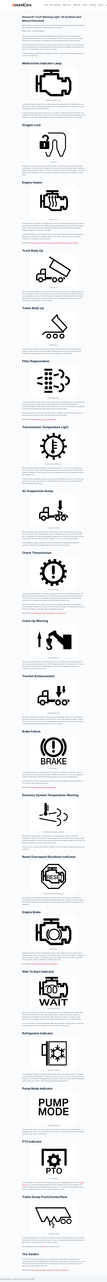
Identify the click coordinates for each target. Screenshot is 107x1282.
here (44, 1246)
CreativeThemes (30, 1279)
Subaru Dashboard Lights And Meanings (43, 787)
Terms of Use (77, 5)
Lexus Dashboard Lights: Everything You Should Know (48, 613)
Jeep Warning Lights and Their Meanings (43, 419)
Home (45, 5)
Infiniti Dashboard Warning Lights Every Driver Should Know (50, 1270)
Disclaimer (93, 5)
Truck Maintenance (38, 31)
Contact (85, 5)
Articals (100, 5)
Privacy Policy (67, 5)
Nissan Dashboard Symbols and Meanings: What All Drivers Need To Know (54, 243)
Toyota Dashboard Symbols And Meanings (44, 964)
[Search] (106, 5)
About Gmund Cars (55, 5)
